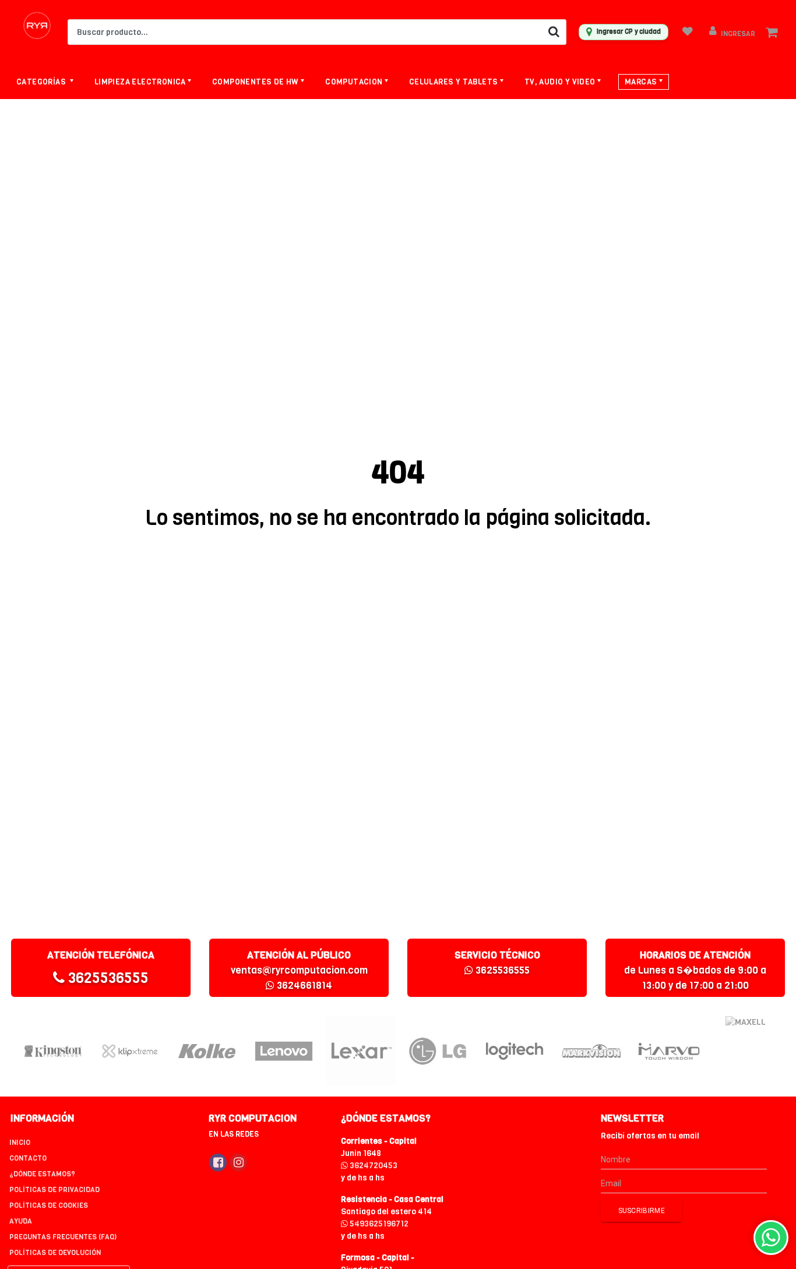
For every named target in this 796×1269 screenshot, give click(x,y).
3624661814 (303, 985)
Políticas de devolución (55, 1252)
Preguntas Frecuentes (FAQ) (63, 1237)
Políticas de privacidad (54, 1189)
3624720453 (372, 1165)
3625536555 (107, 978)
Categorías (42, 82)
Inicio (19, 1142)
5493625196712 (378, 1223)
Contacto (28, 1158)
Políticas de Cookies (48, 1205)
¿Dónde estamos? (42, 1174)
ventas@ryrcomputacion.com (299, 970)
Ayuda (20, 1221)
